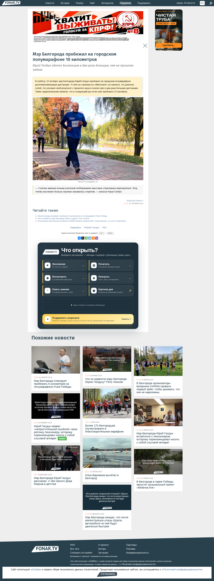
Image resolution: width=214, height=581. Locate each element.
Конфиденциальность (137, 552)
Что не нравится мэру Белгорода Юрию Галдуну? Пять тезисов (63, 218)
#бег (104, 227)
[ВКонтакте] (79, 238)
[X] (82, 238)
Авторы (102, 548)
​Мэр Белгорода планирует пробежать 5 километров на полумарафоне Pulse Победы (72, 216)
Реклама (130, 548)
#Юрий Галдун (91, 227)
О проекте (103, 544)
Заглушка (103, 552)
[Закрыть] (145, 46)
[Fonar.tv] (11, 3)
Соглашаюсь (108, 573)
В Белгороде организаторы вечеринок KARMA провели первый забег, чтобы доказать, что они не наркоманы (82, 221)
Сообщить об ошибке (81, 552)
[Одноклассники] (93, 238)
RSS (72, 544)
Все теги (74, 548)
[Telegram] (89, 238)
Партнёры (131, 544)
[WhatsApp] (86, 238)
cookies (93, 561)
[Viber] (96, 238)
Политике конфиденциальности (138, 564)
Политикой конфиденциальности (182, 569)
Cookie (36, 569)
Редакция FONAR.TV (135, 201)
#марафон (75, 227)
